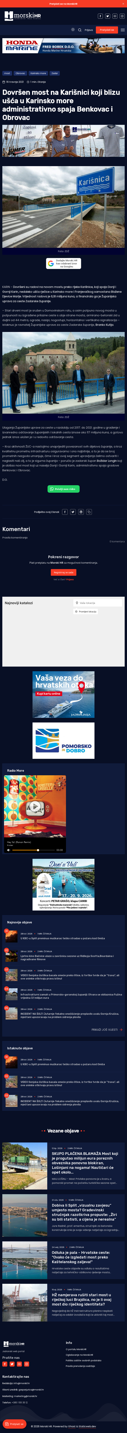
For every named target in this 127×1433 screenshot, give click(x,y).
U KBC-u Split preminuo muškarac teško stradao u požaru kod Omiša (63, 938)
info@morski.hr (22, 1383)
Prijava (89, 30)
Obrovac (20, 73)
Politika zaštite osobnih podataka (83, 1360)
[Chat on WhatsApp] (64, 489)
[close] (123, 3)
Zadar (55, 73)
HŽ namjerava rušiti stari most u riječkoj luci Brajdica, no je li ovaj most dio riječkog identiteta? (81, 1299)
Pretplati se (107, 30)
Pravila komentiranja (14, 537)
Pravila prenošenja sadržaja (80, 1366)
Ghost (72, 1426)
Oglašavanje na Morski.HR (79, 1354)
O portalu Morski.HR (76, 1349)
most (7, 73)
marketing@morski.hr (25, 1396)
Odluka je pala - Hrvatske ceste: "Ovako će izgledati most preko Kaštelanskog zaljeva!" (81, 1257)
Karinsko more (38, 73)
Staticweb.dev (87, 1426)
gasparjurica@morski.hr (31, 1389)
